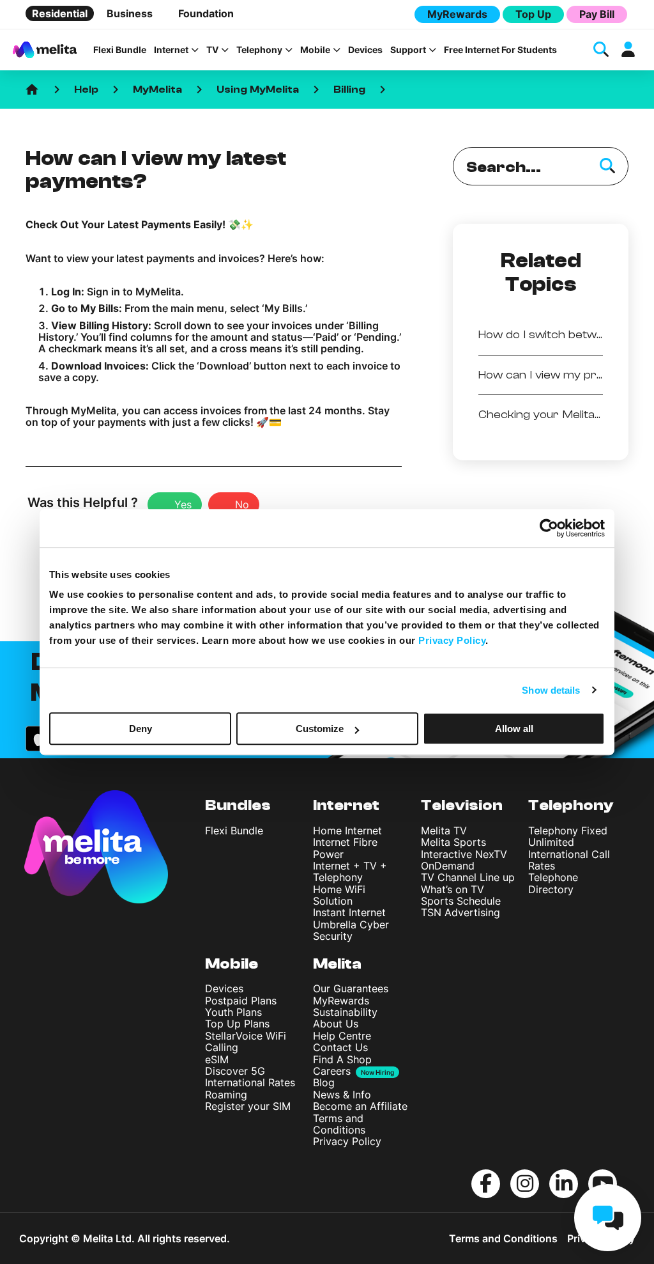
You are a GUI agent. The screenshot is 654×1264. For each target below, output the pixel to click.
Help (86, 89)
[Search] (607, 166)
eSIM (217, 1059)
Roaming (226, 1094)
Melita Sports (453, 842)
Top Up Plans (237, 1023)
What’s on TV (452, 889)
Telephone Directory (553, 883)
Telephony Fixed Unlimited (567, 836)
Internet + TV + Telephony (350, 871)
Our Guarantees (350, 988)
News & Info (342, 1094)
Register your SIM (248, 1106)
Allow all (514, 728)
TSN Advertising (460, 912)
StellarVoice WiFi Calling (245, 1041)
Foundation (206, 13)
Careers (332, 1071)
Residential (59, 13)
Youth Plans (233, 1012)
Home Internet (347, 830)
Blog (324, 1082)
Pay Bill (596, 14)
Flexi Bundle (119, 50)
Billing (349, 89)
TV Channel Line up (468, 877)
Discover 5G (235, 1071)
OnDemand (448, 865)
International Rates (250, 1082)
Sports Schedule (461, 900)
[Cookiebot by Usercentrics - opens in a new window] (549, 528)
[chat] (607, 1217)
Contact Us (340, 1047)
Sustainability (345, 1012)
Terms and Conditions (339, 1124)
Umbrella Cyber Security (351, 930)
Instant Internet (349, 912)
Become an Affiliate (360, 1106)
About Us (335, 1023)
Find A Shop (342, 1059)
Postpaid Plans (241, 1000)
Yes (183, 504)
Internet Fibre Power (345, 848)
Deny (140, 728)
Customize (320, 728)
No (242, 504)
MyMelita (157, 89)
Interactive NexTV (464, 854)
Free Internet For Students (500, 50)
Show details (551, 690)
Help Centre (342, 1035)
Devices (365, 50)
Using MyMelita (258, 89)
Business (130, 13)
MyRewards (457, 14)
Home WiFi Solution (339, 895)
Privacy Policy (347, 1141)
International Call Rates (569, 860)
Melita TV (444, 830)
